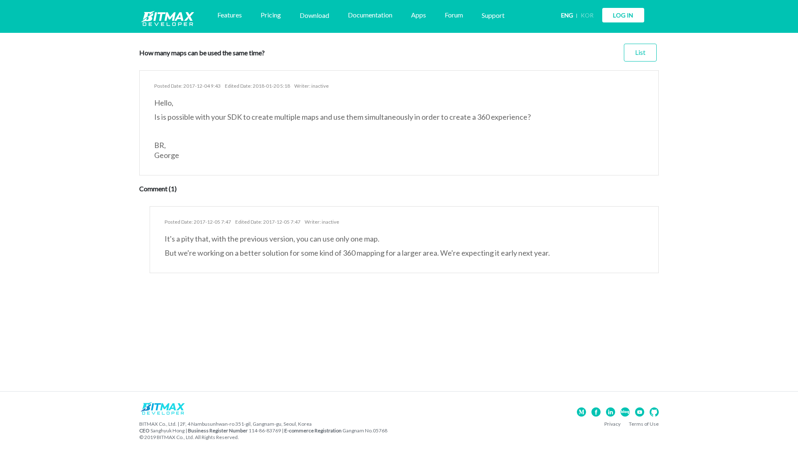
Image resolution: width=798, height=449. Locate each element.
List (640, 52)
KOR (587, 15)
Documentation (370, 15)
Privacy (612, 424)
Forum (454, 15)
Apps (418, 15)
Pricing (271, 15)
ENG (567, 15)
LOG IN (623, 15)
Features (229, 15)
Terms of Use (644, 424)
